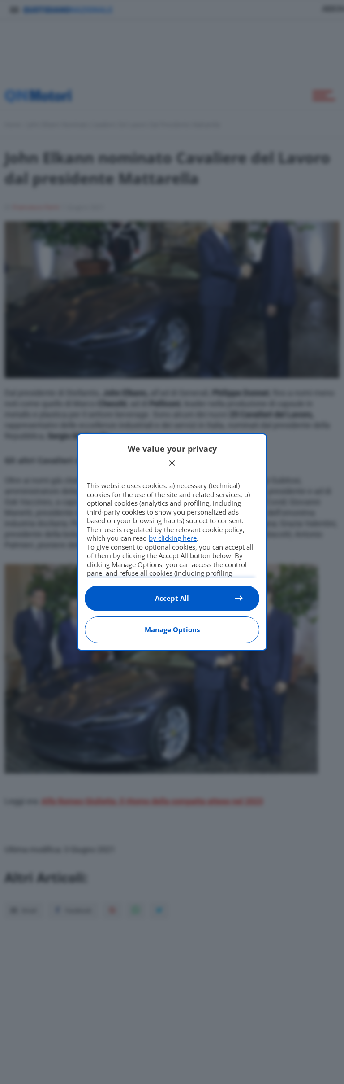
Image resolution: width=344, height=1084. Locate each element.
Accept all (172, 598)
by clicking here (173, 537)
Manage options (172, 629)
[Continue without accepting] (172, 463)
